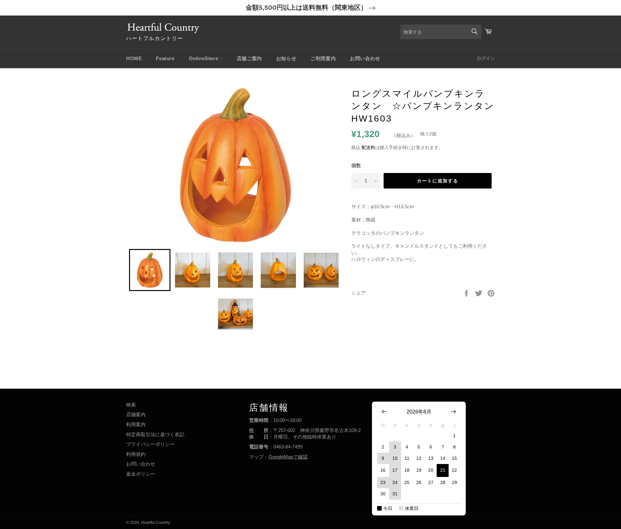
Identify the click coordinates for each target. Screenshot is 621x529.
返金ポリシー (140, 474)
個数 (356, 165)
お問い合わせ (365, 58)
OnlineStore (204, 58)
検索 (131, 404)
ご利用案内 (323, 58)
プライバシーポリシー (150, 444)
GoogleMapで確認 (288, 456)
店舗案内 (136, 414)
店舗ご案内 (249, 58)
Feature (165, 58)
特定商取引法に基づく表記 (155, 434)
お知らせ (286, 58)
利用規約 (136, 454)
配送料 (368, 147)
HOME (134, 58)
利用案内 (136, 424)
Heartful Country (155, 522)
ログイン (486, 58)
